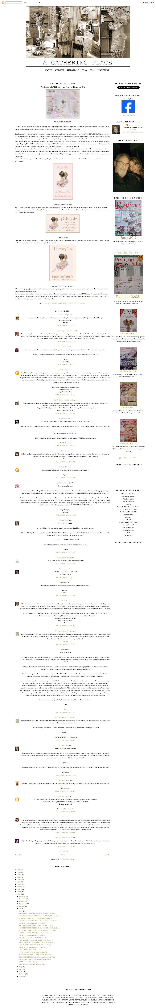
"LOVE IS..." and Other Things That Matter (32, 923)
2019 (19, 870)
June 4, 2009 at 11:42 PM (65, 740)
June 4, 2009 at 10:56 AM (65, 462)
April (21, 969)
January (21, 976)
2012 (19, 887)
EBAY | (85, 70)
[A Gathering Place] (128, 113)
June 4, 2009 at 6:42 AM (65, 341)
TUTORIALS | (74, 70)
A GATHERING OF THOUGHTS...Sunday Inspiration (35, 954)
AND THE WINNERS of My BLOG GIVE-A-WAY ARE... (36, 925)
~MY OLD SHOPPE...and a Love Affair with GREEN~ (35, 918)
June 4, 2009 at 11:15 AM (65, 552)
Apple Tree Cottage (63, 780)
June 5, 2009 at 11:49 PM (65, 832)
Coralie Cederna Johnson (63, 557)
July (20, 909)
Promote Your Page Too (128, 115)
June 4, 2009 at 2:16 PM (65, 577)
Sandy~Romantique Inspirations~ (63, 331)
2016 (19, 877)
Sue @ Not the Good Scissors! (63, 400)
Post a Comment (63, 851)
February (22, 974)
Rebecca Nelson (134, 125)
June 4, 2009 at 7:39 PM (65, 644)
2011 (19, 889)
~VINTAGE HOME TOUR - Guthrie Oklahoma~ (33, 952)
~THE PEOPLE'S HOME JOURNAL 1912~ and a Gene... (36, 945)
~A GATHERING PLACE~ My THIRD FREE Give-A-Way (36, 940)
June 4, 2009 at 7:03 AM (65, 364)
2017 (19, 875)
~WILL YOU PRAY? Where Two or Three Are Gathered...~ (36, 942)
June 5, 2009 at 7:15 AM (65, 791)
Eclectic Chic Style (63, 315)
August (21, 906)
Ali (63, 817)
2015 (19, 879)
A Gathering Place (128, 99)
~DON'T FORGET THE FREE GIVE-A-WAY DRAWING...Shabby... (39, 928)
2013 (19, 884)
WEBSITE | (60, 70)
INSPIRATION (61, 303)
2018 (19, 872)
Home (63, 855)
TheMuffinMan (63, 467)
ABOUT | (49, 70)
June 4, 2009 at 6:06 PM (65, 626)
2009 (19, 894)
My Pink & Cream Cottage (63, 631)
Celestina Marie (63, 370)
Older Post (107, 855)
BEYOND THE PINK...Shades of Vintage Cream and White (37, 957)
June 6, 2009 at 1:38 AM (65, 846)
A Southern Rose (63, 347)
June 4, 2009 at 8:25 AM (65, 446)
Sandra (63, 451)
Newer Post (18, 855)
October (22, 901)
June (20, 911)
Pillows (70, 303)
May (20, 967)
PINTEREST (103, 70)
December (22, 896)
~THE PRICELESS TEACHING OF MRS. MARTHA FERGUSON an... (40, 916)
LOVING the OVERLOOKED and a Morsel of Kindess (35, 933)
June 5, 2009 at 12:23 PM (65, 812)
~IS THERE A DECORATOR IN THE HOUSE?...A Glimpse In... (38, 921)
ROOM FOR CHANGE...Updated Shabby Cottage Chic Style (37, 930)
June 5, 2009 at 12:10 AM (65, 775)
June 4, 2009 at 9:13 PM (65, 712)
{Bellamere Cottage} (63, 483)
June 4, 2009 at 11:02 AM (65, 515)
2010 (19, 892)
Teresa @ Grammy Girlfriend (63, 838)
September (22, 904)
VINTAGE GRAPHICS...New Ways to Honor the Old (35, 959)
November (22, 899)
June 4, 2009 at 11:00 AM (65, 478)
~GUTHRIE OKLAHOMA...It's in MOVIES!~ (32, 964)
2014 (19, 882)
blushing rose (63, 418)
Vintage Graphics (80, 303)
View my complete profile (133, 132)
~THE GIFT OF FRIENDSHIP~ (28, 950)
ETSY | (93, 70)
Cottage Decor (50, 303)
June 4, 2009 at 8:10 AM (65, 395)
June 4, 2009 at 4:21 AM (65, 325)
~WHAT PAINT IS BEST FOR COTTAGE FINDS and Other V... (38, 913)
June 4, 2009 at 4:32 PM (65, 596)
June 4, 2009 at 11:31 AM (65, 564)
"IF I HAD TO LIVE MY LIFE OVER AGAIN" (33, 938)
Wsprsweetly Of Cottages (63, 601)
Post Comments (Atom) (67, 859)
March (21, 971)
